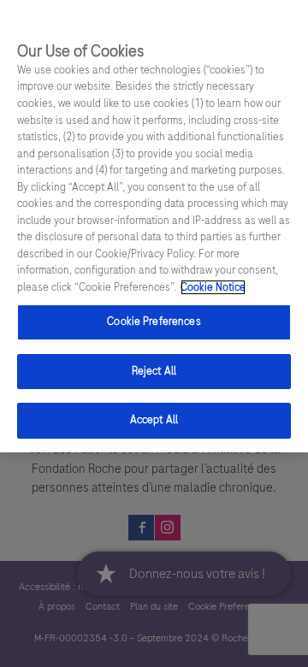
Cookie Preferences (153, 321)
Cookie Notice (213, 287)
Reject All (154, 371)
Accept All (154, 420)
